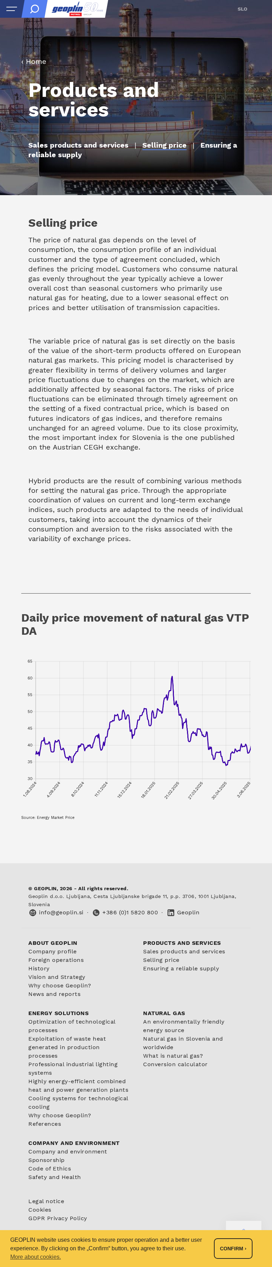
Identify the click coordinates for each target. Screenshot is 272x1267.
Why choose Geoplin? (59, 985)
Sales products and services (184, 951)
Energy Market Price (55, 817)
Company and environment (67, 1151)
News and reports (54, 994)
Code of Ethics (49, 1168)
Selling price (161, 960)
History (39, 968)
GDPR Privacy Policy (57, 1218)
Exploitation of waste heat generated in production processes (67, 1047)
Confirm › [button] (233, 1248)
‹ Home (33, 61)
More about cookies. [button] (35, 1257)
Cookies (39, 1209)
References (44, 1123)
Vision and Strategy (56, 977)
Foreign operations (56, 960)
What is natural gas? (173, 1055)
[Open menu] (11, 9)
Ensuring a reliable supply (181, 968)
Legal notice (46, 1201)
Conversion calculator (175, 1064)
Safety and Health (54, 1177)
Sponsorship (46, 1160)
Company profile (52, 951)
